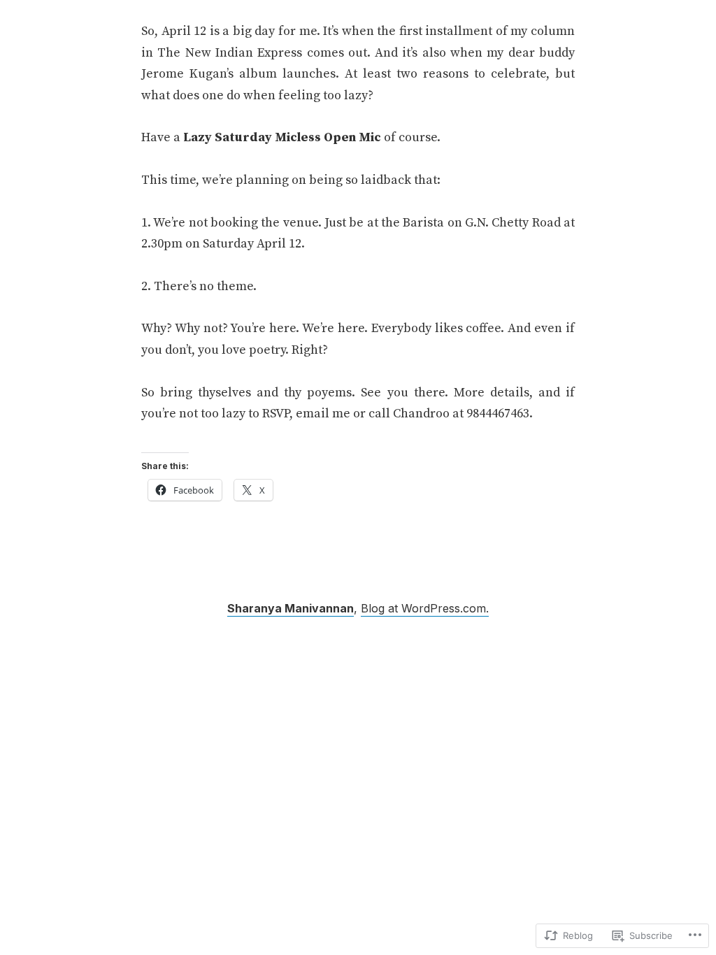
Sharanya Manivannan (290, 608)
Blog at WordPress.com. (425, 608)
